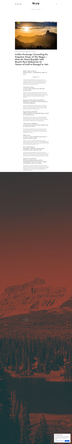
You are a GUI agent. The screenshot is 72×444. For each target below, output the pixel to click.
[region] (62, 438)
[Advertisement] (36, 16)
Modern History (28, 51)
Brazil (44, 141)
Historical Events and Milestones (20, 51)
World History (33, 51)
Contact (39, 9)
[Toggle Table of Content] (38, 77)
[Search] (56, 4)
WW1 (36, 9)
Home (32, 9)
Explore (26, 319)
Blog (34, 9)
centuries (42, 120)
